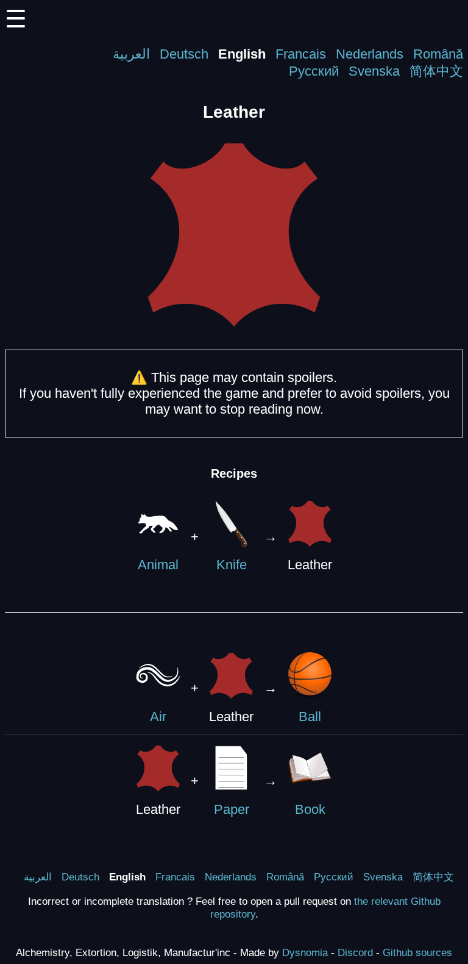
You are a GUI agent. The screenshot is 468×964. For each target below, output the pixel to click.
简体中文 (436, 71)
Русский (314, 71)
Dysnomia (305, 952)
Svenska (374, 71)
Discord (355, 952)
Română (438, 54)
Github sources (417, 952)
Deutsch (184, 54)
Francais (300, 54)
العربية (131, 54)
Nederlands (369, 54)
